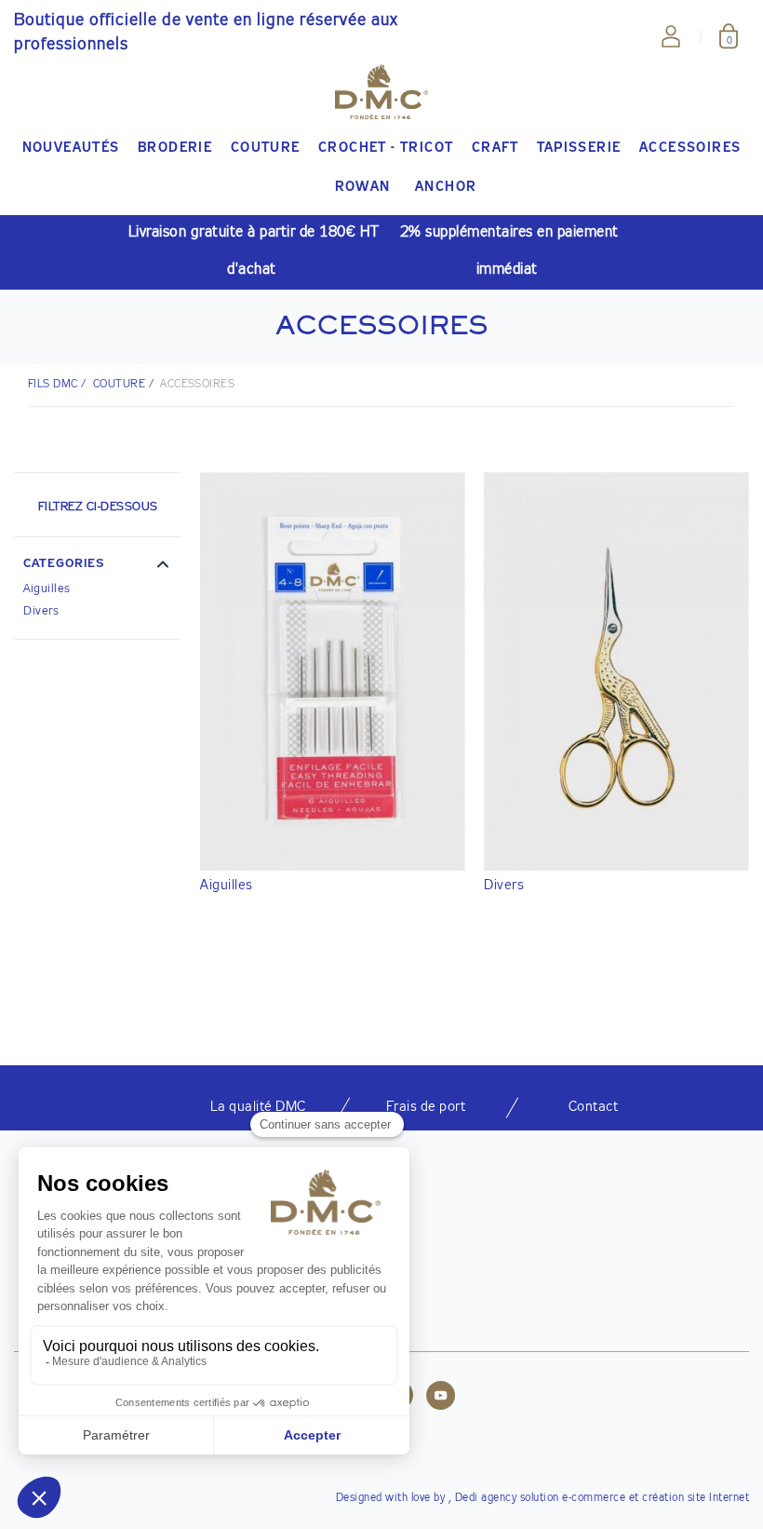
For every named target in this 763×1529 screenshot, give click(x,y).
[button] (97, 566)
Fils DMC (53, 384)
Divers (41, 611)
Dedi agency (486, 1498)
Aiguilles (47, 589)
